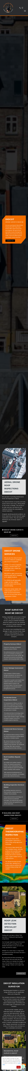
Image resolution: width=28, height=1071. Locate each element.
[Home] (8, 8)
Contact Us (10, 240)
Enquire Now (14, 535)
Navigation (25, 10)
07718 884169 (22, 8)
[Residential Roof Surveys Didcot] (14, 1047)
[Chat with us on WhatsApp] (23, 1066)
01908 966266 (20, 8)
